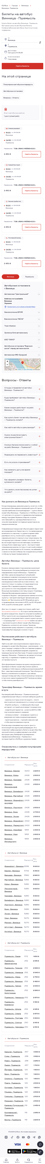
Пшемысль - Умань (12, 977)
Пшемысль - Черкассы (14, 998)
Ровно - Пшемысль (12, 1061)
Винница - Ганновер (13, 780)
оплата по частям (23, 621)
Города (15, 6)
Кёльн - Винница (11, 884)
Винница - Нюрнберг (13, 830)
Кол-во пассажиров (14, 57)
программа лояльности (11, 611)
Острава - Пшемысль (13, 1088)
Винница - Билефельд (13, 792)
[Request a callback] (40, 1152)
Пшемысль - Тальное (13, 968)
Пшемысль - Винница (13, 981)
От (9, 38)
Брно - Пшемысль (12, 1074)
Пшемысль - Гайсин (12, 986)
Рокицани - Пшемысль (13, 1101)
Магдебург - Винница (13, 880)
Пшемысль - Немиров (13, 973)
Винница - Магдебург (13, 796)
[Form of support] (40, 1144)
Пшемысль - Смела (12, 1014)
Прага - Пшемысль (12, 1083)
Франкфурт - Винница (14, 866)
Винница (25, 6)
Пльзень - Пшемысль (13, 1092)
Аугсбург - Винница (12, 932)
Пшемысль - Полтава (13, 1018)
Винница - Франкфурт (14, 821)
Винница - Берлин (12, 771)
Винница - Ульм (10, 834)
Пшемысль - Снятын (13, 1023)
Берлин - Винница (12, 871)
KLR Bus (5, 6)
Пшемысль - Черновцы (14, 1027)
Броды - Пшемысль (12, 1120)
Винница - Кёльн (11, 775)
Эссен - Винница (11, 914)
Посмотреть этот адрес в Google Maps (21, 307)
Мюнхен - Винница (12, 923)
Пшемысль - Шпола (12, 1009)
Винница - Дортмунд (13, 808)
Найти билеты (22, 66)
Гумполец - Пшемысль (13, 1097)
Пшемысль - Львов (12, 956)
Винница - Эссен (11, 817)
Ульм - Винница (10, 918)
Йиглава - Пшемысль (13, 1070)
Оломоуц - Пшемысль (13, 1079)
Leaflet (19, 369)
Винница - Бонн (11, 812)
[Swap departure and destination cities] (40, 42)
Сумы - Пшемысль (12, 1056)
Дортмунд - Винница (13, 905)
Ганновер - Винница (13, 896)
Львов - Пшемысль (12, 1065)
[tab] (10, 276)
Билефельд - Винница (13, 900)
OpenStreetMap (28, 369)
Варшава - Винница (12, 875)
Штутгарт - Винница (13, 927)
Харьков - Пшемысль (13, 1052)
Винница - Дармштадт (14, 825)
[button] (39, 294)
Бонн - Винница (11, 909)
